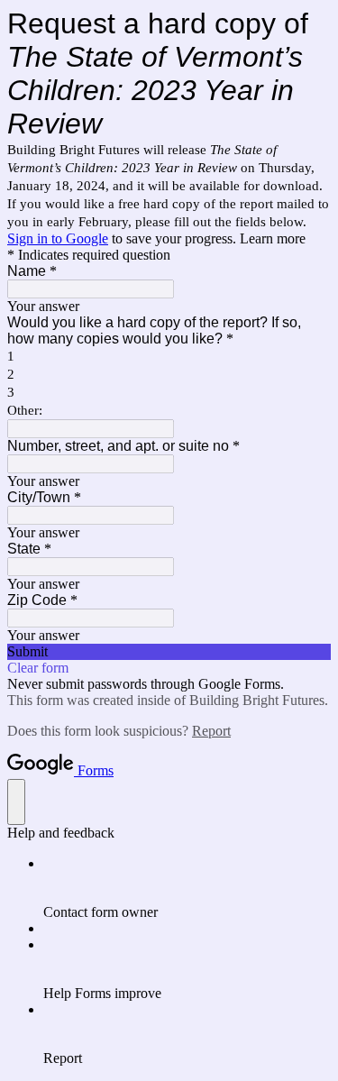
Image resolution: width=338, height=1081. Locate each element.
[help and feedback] (16, 802)
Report (211, 730)
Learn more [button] (273, 238)
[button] (169, 652)
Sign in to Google (57, 238)
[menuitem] (187, 888)
